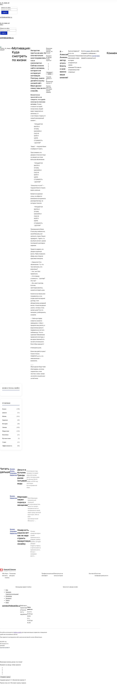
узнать (88, 51)
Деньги (4, 412)
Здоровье (5, 420)
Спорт (4, 442)
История (5, 423)
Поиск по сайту (6, 7)
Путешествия (6, 438)
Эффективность (7, 446)
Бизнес (4, 409)
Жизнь (4, 416)
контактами (96, 56)
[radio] (51, 63)
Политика (5, 434)
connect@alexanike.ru (11, 605)
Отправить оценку (49, 73)
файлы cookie (17, 632)
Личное (4, 427)
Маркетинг (5, 431)
